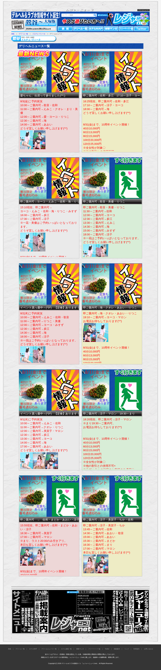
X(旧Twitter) (73, 592)
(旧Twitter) (103, 15)
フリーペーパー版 (126, 28)
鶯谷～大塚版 (40, 23)
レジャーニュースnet (128, 19)
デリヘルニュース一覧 (49, 649)
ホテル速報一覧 (66, 649)
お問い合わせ (26, 599)
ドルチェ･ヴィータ (38, 34)
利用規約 (25, 602)
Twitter (141, 28)
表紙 (65, 28)
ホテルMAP (95, 28)
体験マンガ (111, 28)
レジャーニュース (17, 25)
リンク (30, 602)
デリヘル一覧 (80, 28)
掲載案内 (25, 600)
